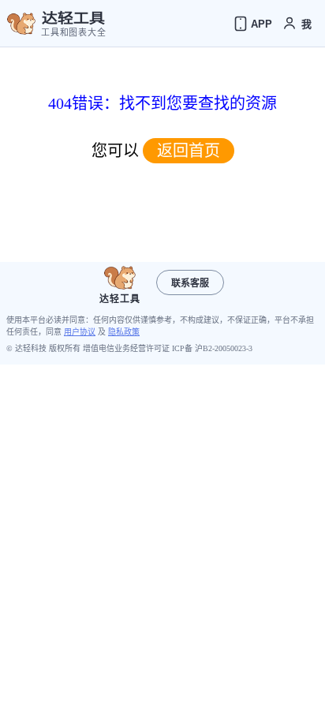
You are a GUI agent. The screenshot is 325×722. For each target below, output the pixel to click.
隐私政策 (124, 331)
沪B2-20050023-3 (223, 348)
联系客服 (190, 283)
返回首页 (188, 150)
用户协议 (79, 331)
